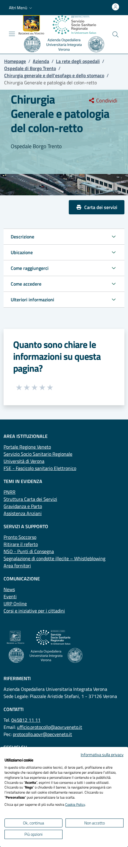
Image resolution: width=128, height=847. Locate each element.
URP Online (15, 603)
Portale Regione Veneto (27, 446)
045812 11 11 (25, 719)
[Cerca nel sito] (115, 34)
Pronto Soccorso (20, 537)
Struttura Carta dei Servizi (30, 499)
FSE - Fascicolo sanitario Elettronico (40, 468)
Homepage (15, 61)
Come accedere (26, 283)
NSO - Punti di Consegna (29, 551)
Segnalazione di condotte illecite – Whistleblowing (54, 558)
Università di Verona (24, 461)
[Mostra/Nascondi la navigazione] (11, 33)
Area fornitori (17, 565)
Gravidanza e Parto (23, 506)
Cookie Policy (75, 804)
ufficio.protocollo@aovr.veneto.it (49, 727)
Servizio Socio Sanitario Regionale (38, 453)
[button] (21, 7)
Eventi (10, 596)
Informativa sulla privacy (102, 754)
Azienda (41, 61)
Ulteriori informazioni (32, 299)
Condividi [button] (106, 100)
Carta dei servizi (100, 207)
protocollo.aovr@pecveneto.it (42, 734)
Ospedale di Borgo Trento (30, 68)
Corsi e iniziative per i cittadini (34, 610)
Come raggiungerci (30, 268)
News (9, 589)
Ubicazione (22, 252)
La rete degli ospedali (78, 61)
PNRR (9, 491)
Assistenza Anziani (23, 513)
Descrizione (22, 236)
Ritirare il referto (21, 544)
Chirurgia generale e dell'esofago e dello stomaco (54, 75)
